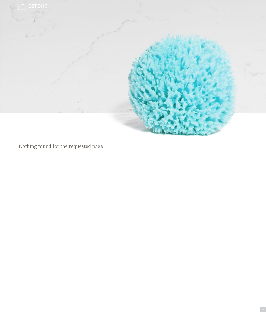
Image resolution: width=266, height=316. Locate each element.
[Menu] (246, 6)
